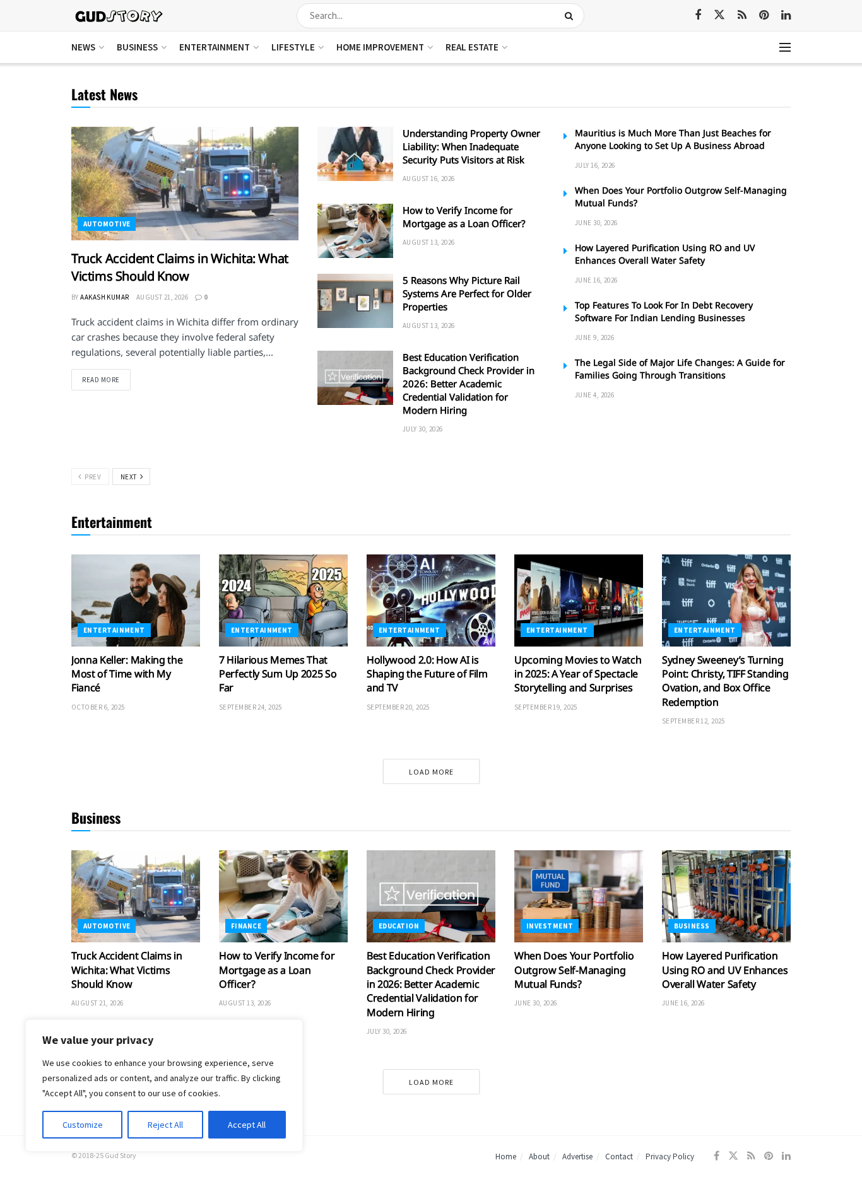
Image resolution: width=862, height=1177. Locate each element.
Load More (431, 771)
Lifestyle (293, 47)
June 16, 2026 (596, 280)
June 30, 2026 (596, 222)
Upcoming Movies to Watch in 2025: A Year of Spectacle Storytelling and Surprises (577, 674)
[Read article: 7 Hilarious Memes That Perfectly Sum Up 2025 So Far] (283, 600)
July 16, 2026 (595, 165)
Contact (619, 1156)
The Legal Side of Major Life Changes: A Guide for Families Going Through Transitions (680, 368)
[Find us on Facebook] (698, 15)
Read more (106, 379)
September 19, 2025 (545, 707)
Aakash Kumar (104, 297)
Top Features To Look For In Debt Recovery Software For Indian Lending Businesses (664, 311)
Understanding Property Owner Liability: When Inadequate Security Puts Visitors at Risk (471, 146)
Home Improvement (380, 47)
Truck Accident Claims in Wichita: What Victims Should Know (179, 267)
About (539, 1156)
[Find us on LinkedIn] (786, 15)
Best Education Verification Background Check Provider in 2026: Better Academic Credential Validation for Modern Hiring (468, 383)
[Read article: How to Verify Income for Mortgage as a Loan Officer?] (355, 231)
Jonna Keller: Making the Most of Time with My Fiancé (126, 674)
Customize (82, 1124)
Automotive (106, 224)
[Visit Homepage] (119, 15)
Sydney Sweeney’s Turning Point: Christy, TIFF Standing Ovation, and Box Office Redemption (725, 681)
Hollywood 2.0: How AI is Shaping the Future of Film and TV (427, 674)
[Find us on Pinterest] (764, 15)
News (83, 47)
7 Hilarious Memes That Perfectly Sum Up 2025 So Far (277, 674)
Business (137, 47)
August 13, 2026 (429, 242)
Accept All (247, 1124)
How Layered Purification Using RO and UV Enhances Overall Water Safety (665, 254)
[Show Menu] (785, 47)
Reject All (165, 1124)
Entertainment (214, 47)
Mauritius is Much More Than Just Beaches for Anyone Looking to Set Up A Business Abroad (673, 139)
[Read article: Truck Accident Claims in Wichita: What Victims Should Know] (184, 183)
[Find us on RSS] (742, 15)
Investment (549, 926)
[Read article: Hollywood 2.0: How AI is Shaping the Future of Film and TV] (431, 600)
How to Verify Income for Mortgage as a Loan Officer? (464, 217)
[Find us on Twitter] (719, 15)
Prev (92, 476)
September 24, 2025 (250, 707)
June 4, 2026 (594, 394)
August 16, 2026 (429, 178)
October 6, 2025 (98, 707)
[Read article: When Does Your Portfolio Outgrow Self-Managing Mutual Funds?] (578, 896)
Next (130, 476)
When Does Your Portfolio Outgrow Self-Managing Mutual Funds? (574, 970)
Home (505, 1156)
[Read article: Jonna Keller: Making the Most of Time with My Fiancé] (135, 600)
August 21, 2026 (162, 297)
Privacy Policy (670, 1156)
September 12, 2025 (693, 721)
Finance (246, 926)
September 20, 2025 (398, 707)
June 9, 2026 (594, 337)
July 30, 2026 (423, 429)
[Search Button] (571, 15)
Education (399, 926)
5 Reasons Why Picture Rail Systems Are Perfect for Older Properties (467, 293)
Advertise (577, 1156)
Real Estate (472, 47)
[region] (164, 1085)
